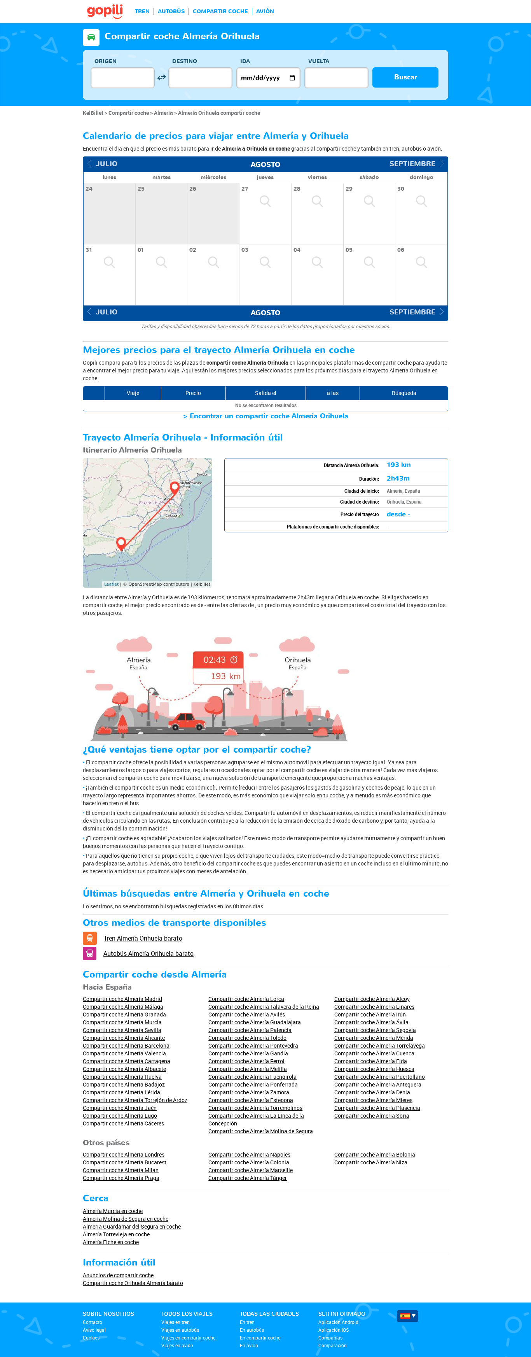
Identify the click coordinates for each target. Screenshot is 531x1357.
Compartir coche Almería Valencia (124, 1053)
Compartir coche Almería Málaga (123, 1006)
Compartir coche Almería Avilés (246, 1014)
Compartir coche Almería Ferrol (246, 1061)
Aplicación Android (338, 1322)
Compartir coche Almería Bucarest (124, 1162)
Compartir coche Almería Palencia (250, 1030)
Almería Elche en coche (111, 1242)
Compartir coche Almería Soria (371, 1115)
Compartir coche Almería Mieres (373, 1100)
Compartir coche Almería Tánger (247, 1177)
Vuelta (318, 61)
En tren (247, 1322)
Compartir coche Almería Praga (121, 1177)
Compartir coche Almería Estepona (250, 1100)
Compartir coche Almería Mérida (373, 1037)
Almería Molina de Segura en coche (125, 1218)
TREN (142, 11)
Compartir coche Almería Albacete (124, 1069)
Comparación (332, 1345)
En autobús (252, 1330)
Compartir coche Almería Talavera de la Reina (263, 1006)
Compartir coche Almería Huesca (374, 1069)
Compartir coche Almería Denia (372, 1092)
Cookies (91, 1337)
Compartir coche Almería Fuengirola (252, 1076)
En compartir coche (260, 1337)
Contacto (92, 1322)
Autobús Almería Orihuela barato (148, 953)
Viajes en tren (175, 1322)
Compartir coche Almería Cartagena (126, 1061)
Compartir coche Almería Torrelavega (379, 1045)
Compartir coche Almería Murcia (122, 1022)
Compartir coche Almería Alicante (124, 1037)
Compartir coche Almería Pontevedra (253, 1045)
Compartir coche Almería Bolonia (374, 1154)
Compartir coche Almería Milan (121, 1170)
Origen (105, 61)
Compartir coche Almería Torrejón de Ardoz (135, 1100)
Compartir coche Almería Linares (374, 1006)
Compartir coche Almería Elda (370, 1061)
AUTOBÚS (171, 11)
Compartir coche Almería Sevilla (122, 1030)
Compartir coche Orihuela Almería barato (133, 1283)
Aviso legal (94, 1330)
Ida (245, 61)
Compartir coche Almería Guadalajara (254, 1022)
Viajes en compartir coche (188, 1337)
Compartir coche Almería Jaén (120, 1107)
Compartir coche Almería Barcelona (126, 1045)
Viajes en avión (177, 1345)
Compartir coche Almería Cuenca (374, 1053)
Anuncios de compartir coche (118, 1275)
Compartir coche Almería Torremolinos (255, 1107)
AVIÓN (265, 11)
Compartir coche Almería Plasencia (377, 1107)
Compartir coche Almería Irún (370, 1014)
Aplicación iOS (333, 1330)
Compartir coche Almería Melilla (247, 1069)
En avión (249, 1345)
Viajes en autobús (180, 1330)
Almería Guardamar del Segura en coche (132, 1226)
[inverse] (161, 77)
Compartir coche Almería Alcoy (372, 998)
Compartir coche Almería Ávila (371, 1022)
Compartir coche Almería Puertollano (379, 1076)
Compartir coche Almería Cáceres (123, 1123)
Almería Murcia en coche (113, 1211)
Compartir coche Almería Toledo (247, 1037)
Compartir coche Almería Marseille (250, 1170)
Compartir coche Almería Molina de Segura (260, 1131)
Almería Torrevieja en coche (116, 1234)
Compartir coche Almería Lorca (246, 998)
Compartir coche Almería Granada (124, 1014)
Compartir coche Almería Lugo (120, 1115)
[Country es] (407, 1316)
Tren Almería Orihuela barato (143, 938)
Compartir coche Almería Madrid (122, 998)
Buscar (405, 77)
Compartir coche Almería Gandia (248, 1053)
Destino (184, 61)
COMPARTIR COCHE (220, 11)
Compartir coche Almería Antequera (377, 1084)
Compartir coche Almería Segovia (375, 1030)
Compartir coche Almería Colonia (248, 1162)
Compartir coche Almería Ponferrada (253, 1084)
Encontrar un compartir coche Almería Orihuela (269, 416)
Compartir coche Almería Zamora (248, 1092)
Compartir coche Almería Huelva (122, 1076)
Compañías (330, 1337)
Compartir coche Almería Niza (370, 1162)
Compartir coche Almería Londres (123, 1154)
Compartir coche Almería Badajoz (124, 1084)
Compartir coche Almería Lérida (121, 1092)
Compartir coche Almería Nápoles (249, 1154)
